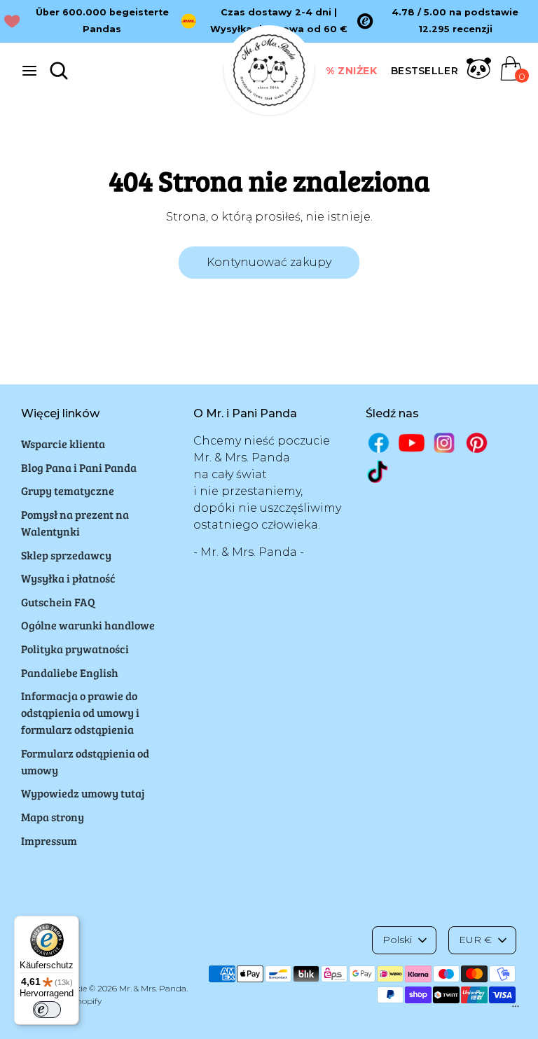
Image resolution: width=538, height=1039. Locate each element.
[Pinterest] (477, 443)
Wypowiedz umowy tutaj (83, 793)
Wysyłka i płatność (68, 578)
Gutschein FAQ (58, 601)
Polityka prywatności (75, 648)
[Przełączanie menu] (29, 70)
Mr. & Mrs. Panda (152, 988)
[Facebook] (379, 443)
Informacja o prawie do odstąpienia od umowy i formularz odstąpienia (80, 712)
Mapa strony (52, 816)
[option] (445, 21)
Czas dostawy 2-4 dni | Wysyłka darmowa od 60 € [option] (278, 20)
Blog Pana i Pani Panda (79, 467)
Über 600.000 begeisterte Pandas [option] (102, 20)
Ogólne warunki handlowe (88, 625)
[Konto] (479, 76)
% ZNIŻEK (351, 70)
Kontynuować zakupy (269, 262)
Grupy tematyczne (67, 490)
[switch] (47, 1009)
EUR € (475, 939)
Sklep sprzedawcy (66, 555)
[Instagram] (444, 443)
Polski (397, 939)
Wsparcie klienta (63, 443)
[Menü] (515, 1009)
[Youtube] (412, 443)
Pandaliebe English (69, 672)
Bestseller (424, 70)
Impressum (49, 840)
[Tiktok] (379, 471)
